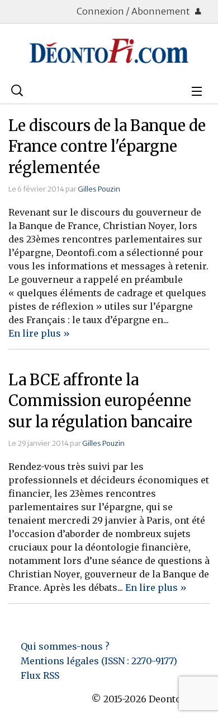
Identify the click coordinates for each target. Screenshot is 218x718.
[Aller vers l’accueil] (109, 51)
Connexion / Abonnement (134, 11)
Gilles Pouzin (99, 188)
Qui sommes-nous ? (65, 646)
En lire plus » (39, 333)
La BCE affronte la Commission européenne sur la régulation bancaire (100, 401)
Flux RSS (40, 675)
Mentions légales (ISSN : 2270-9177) (99, 660)
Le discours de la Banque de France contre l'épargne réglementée (107, 147)
